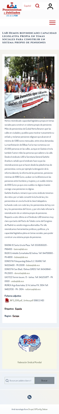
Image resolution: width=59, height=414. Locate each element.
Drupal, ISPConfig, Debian (38, 409)
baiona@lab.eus (20, 249)
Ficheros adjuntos (13, 295)
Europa (16, 315)
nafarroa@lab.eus (33, 289)
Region (8, 315)
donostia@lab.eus (22, 273)
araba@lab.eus (17, 281)
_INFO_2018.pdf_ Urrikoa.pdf (21, 300)
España (18, 308)
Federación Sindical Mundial (30, 362)
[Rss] (29, 397)
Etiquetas (9, 308)
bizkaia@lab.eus (21, 257)
